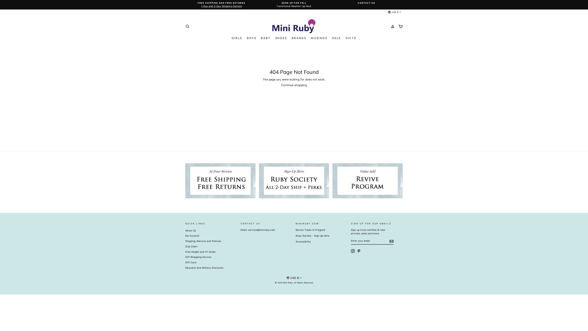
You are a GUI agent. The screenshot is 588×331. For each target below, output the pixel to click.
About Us (190, 230)
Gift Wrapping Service (198, 257)
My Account (192, 235)
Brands (299, 38)
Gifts (351, 38)
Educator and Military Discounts (204, 267)
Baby (265, 38)
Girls (237, 38)
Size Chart (191, 246)
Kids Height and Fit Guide (200, 251)
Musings (319, 38)
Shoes (281, 38)
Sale (336, 38)
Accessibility (303, 241)
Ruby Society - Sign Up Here (312, 235)
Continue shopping (294, 85)
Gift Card (190, 262)
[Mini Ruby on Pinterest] (359, 251)
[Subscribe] (392, 241)
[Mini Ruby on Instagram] (353, 251)
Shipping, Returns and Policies (203, 241)
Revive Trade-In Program (310, 229)
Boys (251, 38)
